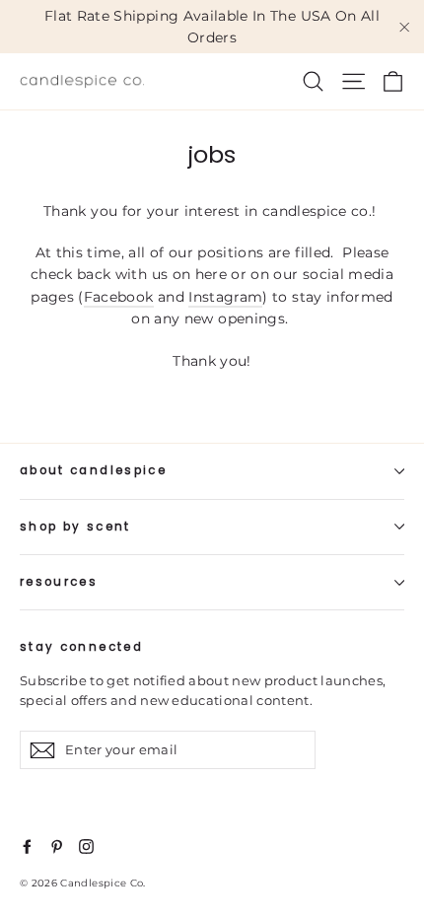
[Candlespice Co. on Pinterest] (56, 845)
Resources (59, 582)
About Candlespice (93, 470)
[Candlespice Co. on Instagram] (86, 845)
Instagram (225, 297)
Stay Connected (81, 647)
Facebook (119, 297)
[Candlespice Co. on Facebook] (27, 845)
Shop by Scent (75, 526)
